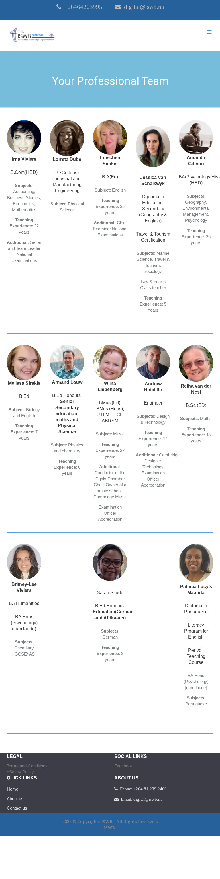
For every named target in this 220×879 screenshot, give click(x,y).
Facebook (123, 765)
